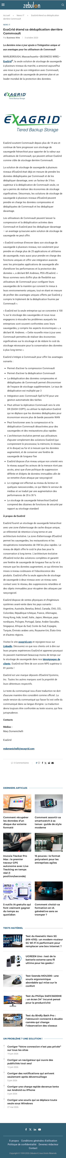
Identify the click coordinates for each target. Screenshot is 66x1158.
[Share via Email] (52, 763)
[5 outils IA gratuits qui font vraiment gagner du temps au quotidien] (17, 890)
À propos (14, 1140)
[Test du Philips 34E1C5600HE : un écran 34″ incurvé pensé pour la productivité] (12, 1000)
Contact (33, 1148)
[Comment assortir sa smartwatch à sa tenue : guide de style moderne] (49, 803)
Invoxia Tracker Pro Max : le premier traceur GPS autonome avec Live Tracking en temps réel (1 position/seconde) (15, 866)
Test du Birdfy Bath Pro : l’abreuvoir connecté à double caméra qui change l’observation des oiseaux (44, 1020)
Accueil (6, 15)
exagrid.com (25, 641)
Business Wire (13, 37)
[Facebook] (26, 1129)
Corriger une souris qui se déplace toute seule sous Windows (32, 1101)
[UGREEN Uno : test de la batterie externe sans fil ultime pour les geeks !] (12, 961)
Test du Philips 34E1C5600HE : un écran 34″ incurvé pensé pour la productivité (44, 999)
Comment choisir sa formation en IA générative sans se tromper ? (47, 909)
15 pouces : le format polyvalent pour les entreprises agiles (47, 859)
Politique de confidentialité (22, 1144)
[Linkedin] (35, 1129)
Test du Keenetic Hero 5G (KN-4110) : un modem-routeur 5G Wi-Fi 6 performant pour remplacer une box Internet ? (44, 941)
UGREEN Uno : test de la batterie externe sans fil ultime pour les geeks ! (41, 960)
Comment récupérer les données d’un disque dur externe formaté (15, 822)
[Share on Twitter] (45, 763)
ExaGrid (7, 61)
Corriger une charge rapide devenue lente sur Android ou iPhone (33, 1088)
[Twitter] (30, 1129)
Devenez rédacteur (48, 1144)
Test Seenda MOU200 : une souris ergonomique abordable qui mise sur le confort (42, 980)
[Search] (62, 5)
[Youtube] (39, 1129)
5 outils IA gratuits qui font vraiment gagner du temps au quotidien (17, 909)
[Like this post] (39, 763)
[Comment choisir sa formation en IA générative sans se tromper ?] (49, 890)
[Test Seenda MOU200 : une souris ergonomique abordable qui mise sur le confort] (12, 980)
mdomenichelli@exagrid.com (18, 748)
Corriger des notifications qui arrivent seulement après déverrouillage (30, 1075)
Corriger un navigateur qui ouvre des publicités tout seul (30, 1061)
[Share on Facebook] (42, 763)
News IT (20, 15)
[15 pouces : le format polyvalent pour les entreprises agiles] (49, 842)
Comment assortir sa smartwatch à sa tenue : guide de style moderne (48, 822)
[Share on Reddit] (49, 763)
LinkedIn (7, 646)
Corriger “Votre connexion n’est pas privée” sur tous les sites (34, 1048)
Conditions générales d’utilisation (39, 1140)
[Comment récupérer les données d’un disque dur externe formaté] (17, 803)
